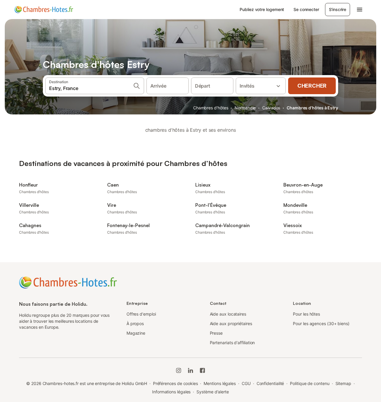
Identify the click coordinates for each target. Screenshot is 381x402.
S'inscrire (337, 9)
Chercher (312, 86)
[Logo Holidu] (43, 9)
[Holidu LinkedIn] (190, 370)
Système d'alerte (212, 391)
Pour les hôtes (306, 313)
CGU (246, 383)
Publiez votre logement (262, 9)
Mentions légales (220, 383)
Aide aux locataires (228, 313)
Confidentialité (270, 383)
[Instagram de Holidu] (178, 370)
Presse (216, 333)
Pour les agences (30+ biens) (321, 323)
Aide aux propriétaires (231, 323)
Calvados (271, 107)
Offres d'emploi (141, 313)
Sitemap (343, 383)
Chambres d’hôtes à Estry (312, 107)
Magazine (136, 333)
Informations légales (171, 391)
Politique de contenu (309, 383)
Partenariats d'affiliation (232, 342)
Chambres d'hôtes (210, 107)
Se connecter (306, 9)
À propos (135, 323)
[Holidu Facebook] (202, 370)
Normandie (245, 107)
